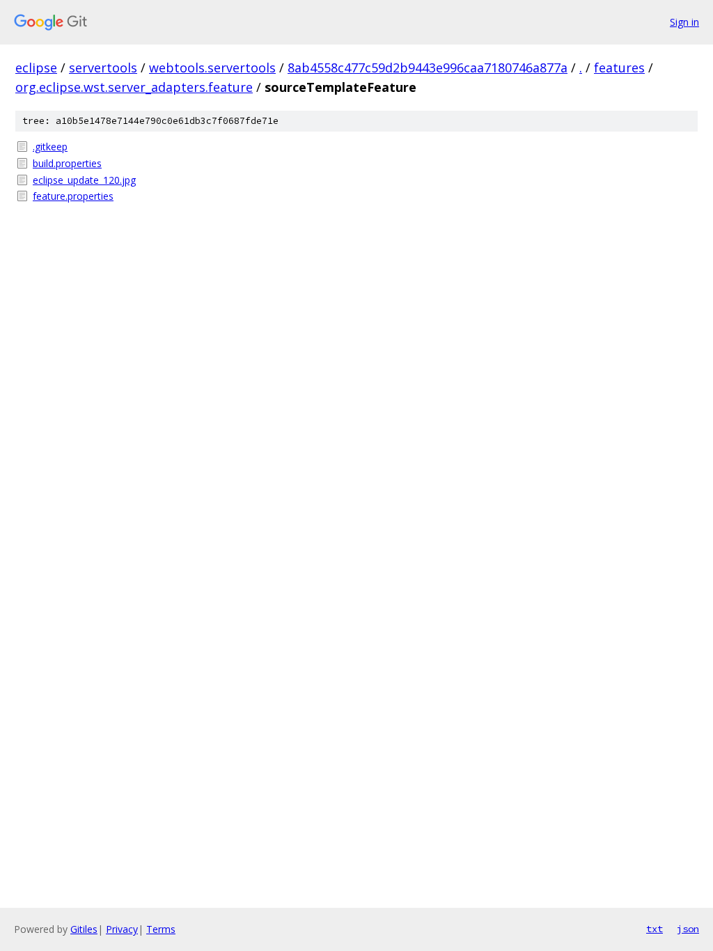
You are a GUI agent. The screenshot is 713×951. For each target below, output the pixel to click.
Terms (160, 929)
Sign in (684, 22)
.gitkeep (50, 146)
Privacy (122, 929)
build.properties (67, 163)
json (688, 928)
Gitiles (83, 929)
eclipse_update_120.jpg (84, 180)
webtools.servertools (212, 67)
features (619, 67)
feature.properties (73, 196)
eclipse (36, 67)
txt (654, 928)
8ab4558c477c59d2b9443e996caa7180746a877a (427, 67)
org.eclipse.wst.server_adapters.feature (134, 87)
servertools (103, 67)
